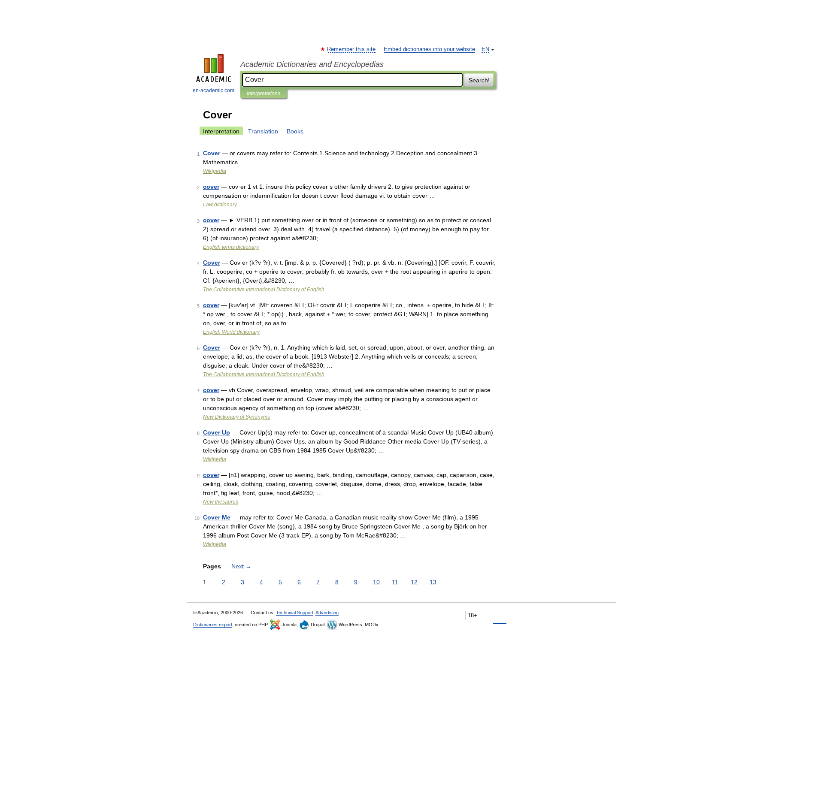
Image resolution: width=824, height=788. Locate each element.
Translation (263, 131)
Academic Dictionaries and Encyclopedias (312, 64)
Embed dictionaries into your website (429, 49)
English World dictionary (231, 332)
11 (395, 582)
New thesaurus (220, 502)
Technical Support (294, 612)
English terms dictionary (231, 247)
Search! (479, 80)
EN (485, 49)
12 (414, 582)
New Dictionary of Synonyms (236, 417)
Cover (211, 153)
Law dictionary (220, 205)
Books (295, 131)
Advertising (327, 612)
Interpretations (263, 94)
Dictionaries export (212, 624)
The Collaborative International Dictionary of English (263, 290)
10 (376, 582)
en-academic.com (213, 91)
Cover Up (216, 432)
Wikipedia (214, 171)
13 (433, 582)
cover (211, 186)
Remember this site (352, 49)
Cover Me (216, 517)
